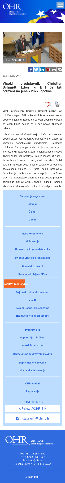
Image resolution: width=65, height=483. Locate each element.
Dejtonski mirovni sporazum (32, 292)
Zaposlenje (32, 391)
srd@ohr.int (36, 460)
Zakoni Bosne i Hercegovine (32, 308)
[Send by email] (59, 69)
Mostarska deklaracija (32, 370)
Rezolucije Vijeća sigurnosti (32, 315)
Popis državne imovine (32, 362)
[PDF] (48, 69)
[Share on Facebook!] (30, 69)
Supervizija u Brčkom (32, 337)
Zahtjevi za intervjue (14, 284)
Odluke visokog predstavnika (32, 249)
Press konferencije (32, 233)
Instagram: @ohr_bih (34, 418)
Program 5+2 (32, 329)
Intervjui (32, 204)
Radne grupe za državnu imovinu (32, 354)
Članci (32, 211)
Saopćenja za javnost (32, 196)
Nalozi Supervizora (32, 345)
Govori (33, 219)
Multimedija (32, 241)
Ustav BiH (32, 300)
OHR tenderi (32, 383)
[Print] (54, 69)
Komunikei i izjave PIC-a (32, 274)
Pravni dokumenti (32, 266)
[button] (60, 5)
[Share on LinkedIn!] (42, 69)
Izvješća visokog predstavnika (32, 257)
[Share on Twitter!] (36, 69)
